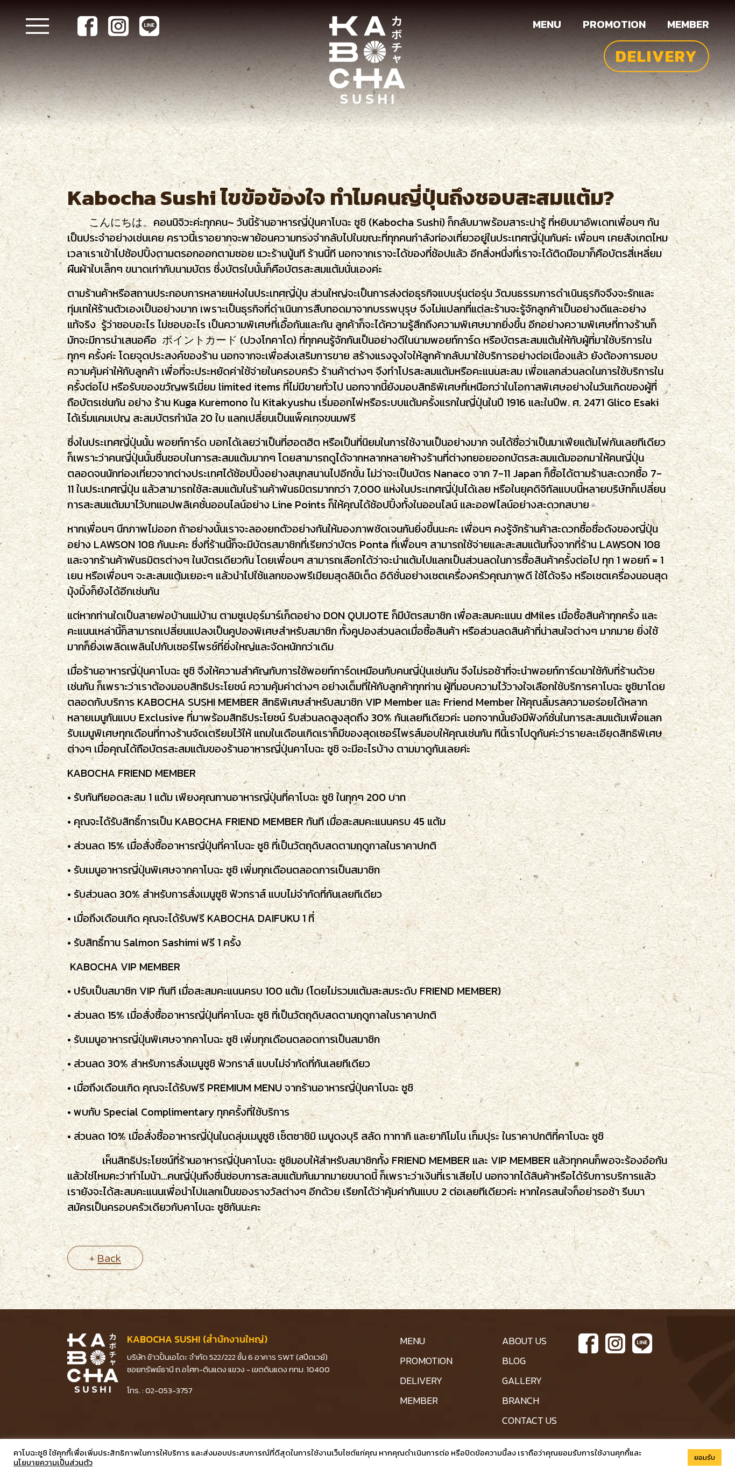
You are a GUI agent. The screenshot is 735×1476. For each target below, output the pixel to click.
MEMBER (419, 1400)
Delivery (656, 56)
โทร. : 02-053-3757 (159, 1390)
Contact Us (529, 1420)
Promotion (614, 24)
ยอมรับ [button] (704, 1457)
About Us (524, 1340)
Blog (514, 1360)
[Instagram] (118, 26)
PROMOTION (426, 1360)
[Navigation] (37, 25)
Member (688, 24)
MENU (412, 1340)
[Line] (149, 26)
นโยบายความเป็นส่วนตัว (53, 1462)
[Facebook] (87, 26)
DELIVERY (421, 1380)
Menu (547, 24)
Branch (520, 1400)
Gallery (522, 1380)
